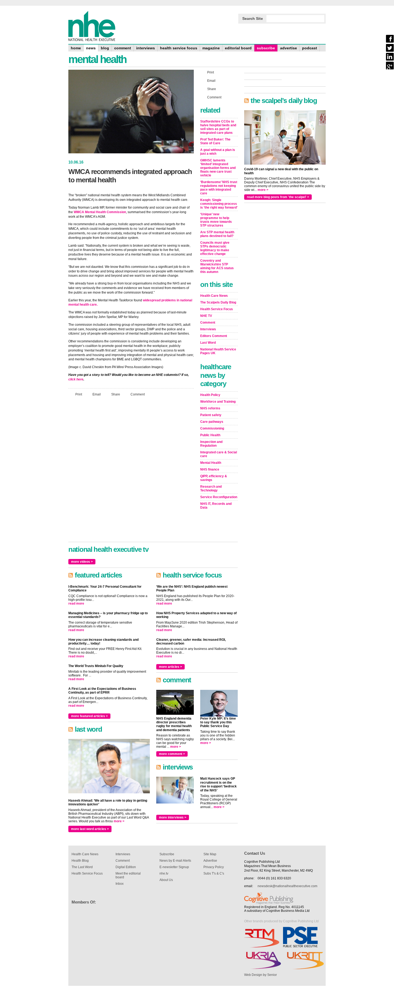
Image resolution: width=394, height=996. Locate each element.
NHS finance (209, 469)
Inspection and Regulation (211, 443)
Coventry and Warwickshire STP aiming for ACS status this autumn (217, 266)
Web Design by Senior (260, 975)
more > (119, 821)
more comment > (172, 754)
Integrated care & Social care (218, 454)
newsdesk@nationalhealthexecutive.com (287, 886)
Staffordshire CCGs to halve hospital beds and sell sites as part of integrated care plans (218, 127)
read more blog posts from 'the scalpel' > (278, 197)
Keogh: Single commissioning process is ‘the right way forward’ (218, 203)
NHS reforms (210, 408)
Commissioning (212, 428)
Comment (138, 394)
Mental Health (210, 463)
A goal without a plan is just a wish (217, 151)
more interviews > (172, 817)
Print (78, 394)
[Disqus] (131, 472)
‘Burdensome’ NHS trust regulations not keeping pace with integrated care (218, 187)
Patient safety (210, 415)
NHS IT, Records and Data (216, 505)
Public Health (210, 435)
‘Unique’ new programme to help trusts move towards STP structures (216, 219)
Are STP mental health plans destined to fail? (217, 234)
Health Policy (210, 395)
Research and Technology (211, 488)
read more (76, 603)
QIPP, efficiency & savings (213, 478)
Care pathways (211, 422)
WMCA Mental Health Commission (100, 212)
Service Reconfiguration (218, 497)
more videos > (82, 562)
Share (115, 394)
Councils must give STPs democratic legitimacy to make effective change (214, 248)
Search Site (252, 18)
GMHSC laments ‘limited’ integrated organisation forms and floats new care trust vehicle (218, 167)
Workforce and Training (218, 401)
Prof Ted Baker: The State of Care (215, 141)
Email (96, 394)
